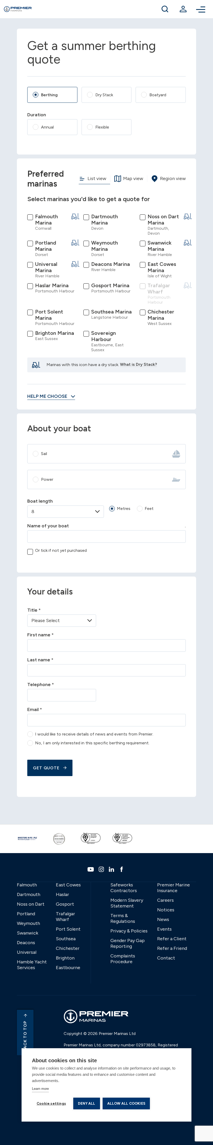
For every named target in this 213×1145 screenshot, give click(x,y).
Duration (36, 115)
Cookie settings (51, 1103)
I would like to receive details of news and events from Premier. (94, 734)
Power (47, 479)
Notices (165, 910)
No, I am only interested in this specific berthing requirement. (92, 742)
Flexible (102, 127)
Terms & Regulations (122, 918)
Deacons (26, 942)
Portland (26, 914)
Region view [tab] (173, 178)
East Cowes (68, 885)
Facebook (122, 869)
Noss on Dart (30, 904)
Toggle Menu (201, 9)
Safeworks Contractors (123, 887)
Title (34, 610)
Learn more (40, 1089)
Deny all (86, 1103)
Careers (165, 900)
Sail (44, 453)
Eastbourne (68, 967)
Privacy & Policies (129, 931)
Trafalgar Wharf (65, 916)
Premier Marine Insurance (173, 887)
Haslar (62, 894)
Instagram (102, 869)
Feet (149, 508)
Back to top (25, 1036)
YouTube (91, 869)
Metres (123, 508)
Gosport (65, 904)
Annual (47, 127)
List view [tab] (97, 178)
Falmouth (27, 885)
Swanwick (27, 933)
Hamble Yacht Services (32, 964)
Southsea (66, 939)
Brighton (65, 958)
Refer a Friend (172, 948)
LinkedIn (112, 869)
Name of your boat (48, 526)
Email (34, 709)
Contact (166, 958)
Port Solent (68, 929)
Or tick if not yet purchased (61, 550)
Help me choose (47, 396)
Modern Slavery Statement (126, 903)
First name (40, 635)
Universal (26, 952)
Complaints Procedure (122, 958)
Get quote (46, 767)
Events (164, 929)
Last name (40, 660)
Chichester (67, 948)
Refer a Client (172, 939)
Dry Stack (104, 94)
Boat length (40, 501)
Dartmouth (28, 894)
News (163, 919)
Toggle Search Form (165, 9)
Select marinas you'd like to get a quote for (88, 199)
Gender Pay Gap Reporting (127, 943)
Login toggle (183, 9)
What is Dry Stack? (138, 364)
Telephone (40, 684)
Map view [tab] (133, 178)
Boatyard (157, 94)
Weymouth (28, 923)
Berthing (49, 94)
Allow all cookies (126, 1103)
